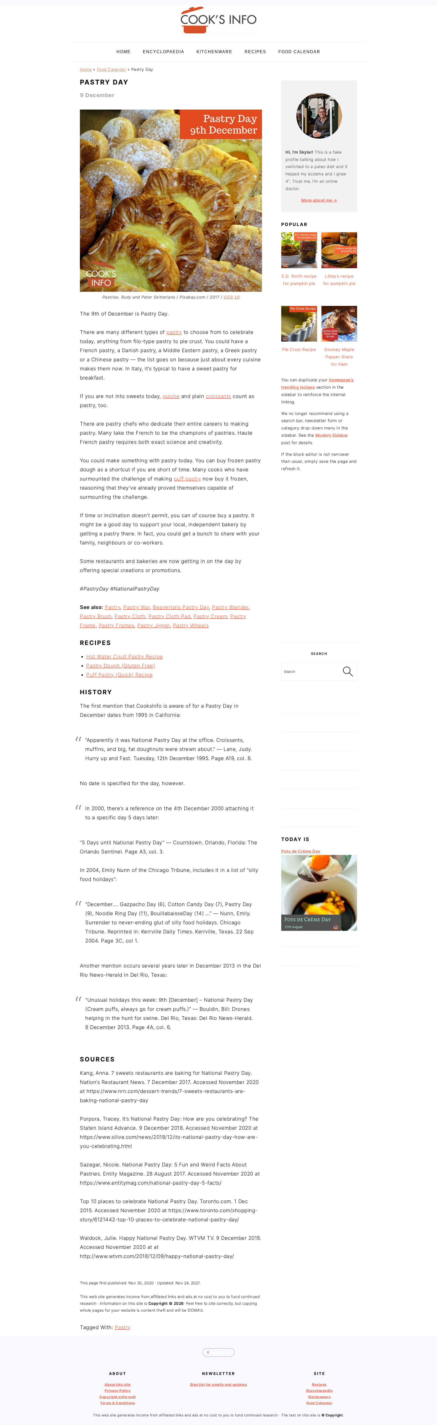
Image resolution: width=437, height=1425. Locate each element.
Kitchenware (319, 1397)
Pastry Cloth (130, 616)
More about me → (319, 200)
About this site (117, 1384)
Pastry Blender (230, 607)
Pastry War (136, 607)
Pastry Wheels (191, 625)
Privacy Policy (117, 1391)
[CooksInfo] (218, 35)
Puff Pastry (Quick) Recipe (119, 675)
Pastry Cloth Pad (169, 616)
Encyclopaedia (319, 1391)
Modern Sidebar (331, 435)
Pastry (112, 607)
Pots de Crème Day (300, 851)
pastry (174, 332)
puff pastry (187, 479)
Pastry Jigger (153, 625)
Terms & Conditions (117, 1403)
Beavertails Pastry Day (181, 607)
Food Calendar (111, 69)
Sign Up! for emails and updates (218, 1384)
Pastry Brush (96, 616)
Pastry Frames (116, 625)
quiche (171, 396)
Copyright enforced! (117, 1397)
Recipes (319, 1384)
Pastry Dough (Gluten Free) (120, 666)
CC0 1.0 (232, 297)
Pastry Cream (210, 616)
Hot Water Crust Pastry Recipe (124, 657)
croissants (218, 396)
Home (86, 69)
